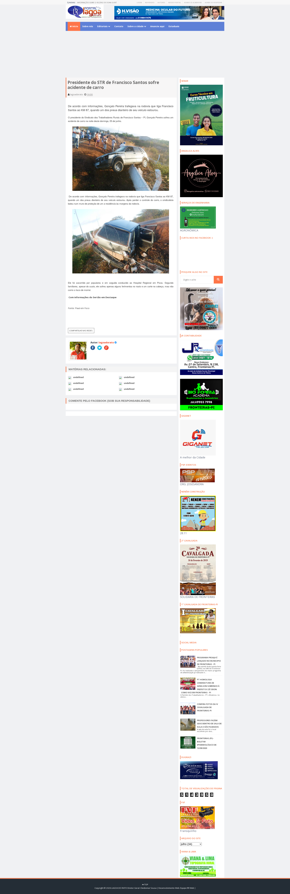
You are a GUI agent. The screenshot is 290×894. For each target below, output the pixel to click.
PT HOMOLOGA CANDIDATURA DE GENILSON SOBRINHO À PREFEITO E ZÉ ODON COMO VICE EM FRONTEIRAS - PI (200, 686)
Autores (161, 3)
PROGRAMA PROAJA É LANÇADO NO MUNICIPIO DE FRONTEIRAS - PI (209, 660)
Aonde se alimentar (193, 3)
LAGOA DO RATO (119, 888)
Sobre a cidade (135, 26)
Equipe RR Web (187, 888)
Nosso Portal (174, 3)
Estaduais (174, 26)
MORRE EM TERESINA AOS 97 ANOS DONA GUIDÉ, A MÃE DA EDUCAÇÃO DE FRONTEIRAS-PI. (98, 3)
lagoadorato (106, 342)
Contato (118, 26)
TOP (146, 884)
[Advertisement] (145, 56)
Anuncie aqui (157, 26)
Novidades (149, 3)
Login (139, 3)
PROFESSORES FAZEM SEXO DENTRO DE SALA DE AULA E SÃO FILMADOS (209, 723)
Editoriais (102, 26)
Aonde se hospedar (213, 3)
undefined (78, 377)
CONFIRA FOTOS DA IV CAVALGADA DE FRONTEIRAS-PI (207, 707)
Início (75, 26)
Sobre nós (87, 26)
